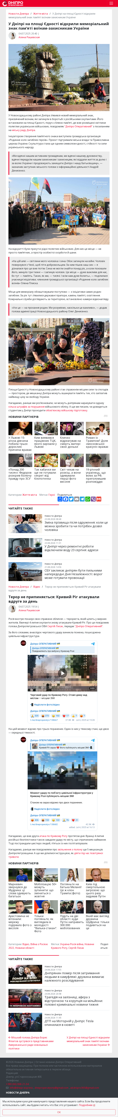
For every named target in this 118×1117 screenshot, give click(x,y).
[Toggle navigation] (111, 3)
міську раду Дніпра (23, 130)
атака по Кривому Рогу (53, 836)
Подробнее (85, 1105)
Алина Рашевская (29, 37)
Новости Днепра (18, 13)
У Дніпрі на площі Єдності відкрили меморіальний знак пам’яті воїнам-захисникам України (88, 1041)
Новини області (24, 948)
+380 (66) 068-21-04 (17, 1084)
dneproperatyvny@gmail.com (51, 1087)
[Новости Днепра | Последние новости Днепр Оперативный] (12, 3)
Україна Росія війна (71, 944)
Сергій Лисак (55, 626)
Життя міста (40, 13)
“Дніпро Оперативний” (78, 126)
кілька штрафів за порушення (26, 406)
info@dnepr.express (21, 1087)
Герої (51, 494)
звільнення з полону (70, 849)
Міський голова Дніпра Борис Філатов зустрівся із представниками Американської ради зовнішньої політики (30, 1043)
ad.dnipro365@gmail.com (84, 1087)
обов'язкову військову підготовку (66, 410)
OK (59, 1112)
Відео (36, 586)
